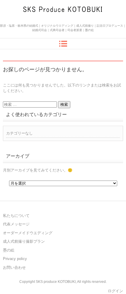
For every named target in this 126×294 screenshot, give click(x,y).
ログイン (115, 291)
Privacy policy (15, 258)
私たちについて (16, 215)
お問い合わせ (14, 267)
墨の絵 (8, 250)
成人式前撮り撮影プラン (24, 241)
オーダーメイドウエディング (27, 233)
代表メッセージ (16, 224)
